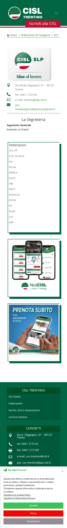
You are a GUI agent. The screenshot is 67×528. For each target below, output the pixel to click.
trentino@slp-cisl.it (35, 100)
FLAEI (12, 211)
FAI (11, 161)
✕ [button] (62, 471)
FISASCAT (14, 194)
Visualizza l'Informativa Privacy (20, 498)
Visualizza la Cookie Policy (17, 495)
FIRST (12, 189)
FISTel (12, 200)
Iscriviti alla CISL (43, 23)
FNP (11, 222)
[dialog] (33, 497)
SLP (11, 217)
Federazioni (16, 403)
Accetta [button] (33, 505)
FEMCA (13, 172)
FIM (11, 183)
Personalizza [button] (33, 521)
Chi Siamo (15, 396)
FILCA (12, 178)
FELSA (12, 167)
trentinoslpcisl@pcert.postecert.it (35, 109)
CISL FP (13, 150)
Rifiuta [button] (33, 513)
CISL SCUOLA (16, 156)
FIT (10, 205)
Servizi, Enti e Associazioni (24, 410)
